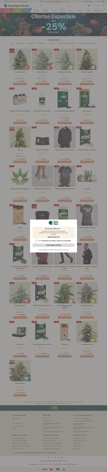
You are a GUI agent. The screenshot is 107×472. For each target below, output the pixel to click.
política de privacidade (64, 240)
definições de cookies (49, 240)
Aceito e (54, 240)
